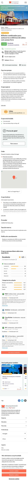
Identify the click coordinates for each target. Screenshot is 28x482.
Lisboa (6, 27)
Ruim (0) (5, 273)
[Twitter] (22, 400)
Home (2, 27)
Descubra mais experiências (16, 112)
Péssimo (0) (6, 275)
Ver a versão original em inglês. (7, 9)
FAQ (2, 448)
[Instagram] (25, 400)
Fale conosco (14, 143)
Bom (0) (5, 271)
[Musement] (14, 2)
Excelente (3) (6, 266)
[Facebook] (19, 400)
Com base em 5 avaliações (13, 44)
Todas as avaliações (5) (9, 263)
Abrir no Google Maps (13, 191)
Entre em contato (5, 449)
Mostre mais (5, 305)
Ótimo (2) (6, 268)
